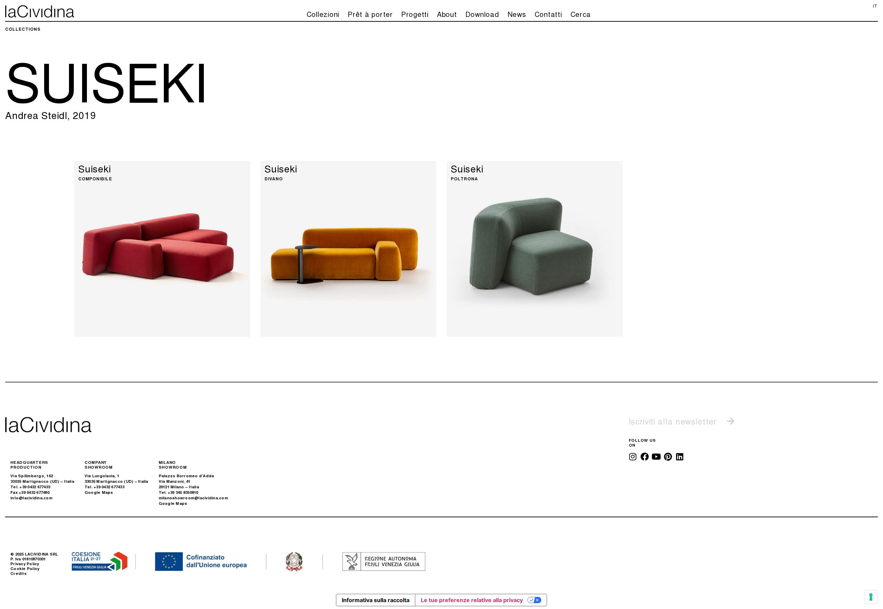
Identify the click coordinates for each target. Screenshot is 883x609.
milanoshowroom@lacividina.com (193, 498)
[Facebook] (645, 456)
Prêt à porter (370, 14)
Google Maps (99, 492)
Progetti (415, 14)
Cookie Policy (24, 568)
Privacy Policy (24, 564)
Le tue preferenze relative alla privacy (472, 600)
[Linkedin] (680, 456)
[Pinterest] (668, 456)
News (516, 14)
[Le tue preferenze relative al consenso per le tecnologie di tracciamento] (870, 596)
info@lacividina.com (31, 498)
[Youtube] (656, 456)
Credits (18, 573)
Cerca (581, 14)
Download (482, 14)
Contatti (548, 14)
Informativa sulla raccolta (375, 600)
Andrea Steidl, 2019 (50, 115)
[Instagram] (633, 456)
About (447, 14)
